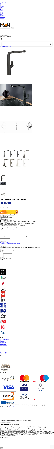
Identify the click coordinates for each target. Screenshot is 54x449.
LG (1, 16)
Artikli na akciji (3, 2)
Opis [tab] (1, 243)
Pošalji (2, 259)
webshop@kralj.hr (11, 21)
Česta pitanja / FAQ (3, 345)
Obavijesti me (3, 241)
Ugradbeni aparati (10, 44)
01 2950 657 (5, 22)
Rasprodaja (2, 4)
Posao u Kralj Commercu (4, 348)
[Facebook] (3, 362)
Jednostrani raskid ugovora (4, 353)
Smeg (1, 14)
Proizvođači (2, 6)
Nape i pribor (15, 44)
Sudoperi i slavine (18, 44)
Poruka (1, 257)
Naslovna (2, 1)
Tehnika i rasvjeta (30, 44)
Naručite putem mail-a (4, 349)
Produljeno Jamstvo (3, 342)
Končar (1, 12)
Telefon (1, 252)
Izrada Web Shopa (12, 406)
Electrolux (2, 10)
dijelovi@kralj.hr (14, 22)
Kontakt (1, 19)
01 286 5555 (4, 21)
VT (6, 242)
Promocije (2, 346)
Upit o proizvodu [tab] (17, 243)
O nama (1, 343)
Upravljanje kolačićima (4, 352)
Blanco (4, 242)
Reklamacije (2, 341)
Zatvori (2, 268)
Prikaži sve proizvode (4, 35)
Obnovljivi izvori (38, 44)
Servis (1, 351)
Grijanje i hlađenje (22, 44)
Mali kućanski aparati (26, 44)
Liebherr (1, 13)
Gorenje (1, 9)
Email (1, 240)
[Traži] (0, 37)
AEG (1, 11)
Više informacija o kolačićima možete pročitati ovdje (9, 421)
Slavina (1, 242)
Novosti (1, 5)
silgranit (8, 242)
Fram (1, 8)
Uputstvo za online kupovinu (5, 350)
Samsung (1, 15)
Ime (1, 249)
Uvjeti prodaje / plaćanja (4, 339)
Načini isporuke (3, 344)
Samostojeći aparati (6, 44)
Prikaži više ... (2, 17)
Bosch (1, 7)
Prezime (1, 250)
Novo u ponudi (2, 3)
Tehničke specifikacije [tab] (10, 243)
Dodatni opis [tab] (4, 243)
